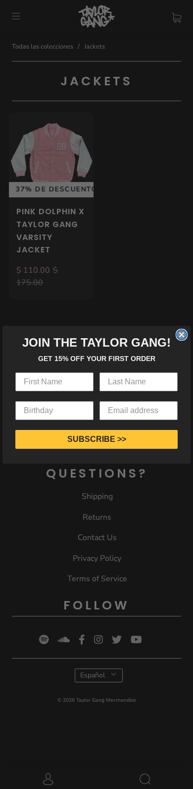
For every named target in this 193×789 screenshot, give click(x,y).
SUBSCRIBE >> (96, 439)
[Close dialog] (182, 335)
